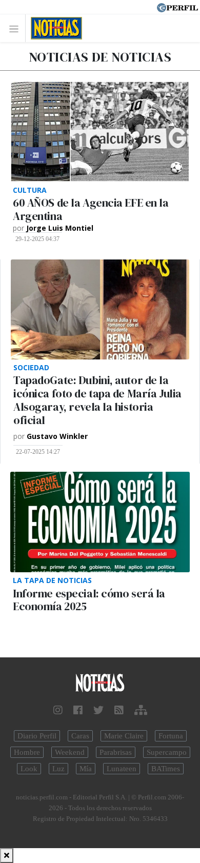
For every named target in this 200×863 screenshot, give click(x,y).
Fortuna (170, 736)
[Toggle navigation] (16, 28)
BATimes (165, 769)
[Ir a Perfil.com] (177, 7)
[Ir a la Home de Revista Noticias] (53, 28)
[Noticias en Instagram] (58, 710)
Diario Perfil (36, 736)
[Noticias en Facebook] (78, 710)
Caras (80, 736)
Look (29, 769)
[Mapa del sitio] (140, 710)
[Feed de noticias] (119, 710)
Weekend (70, 752)
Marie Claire (124, 736)
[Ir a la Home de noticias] (100, 683)
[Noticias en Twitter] (98, 710)
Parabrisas (115, 752)
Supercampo (167, 752)
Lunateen (121, 769)
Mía (85, 769)
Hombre (27, 752)
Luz (58, 769)
